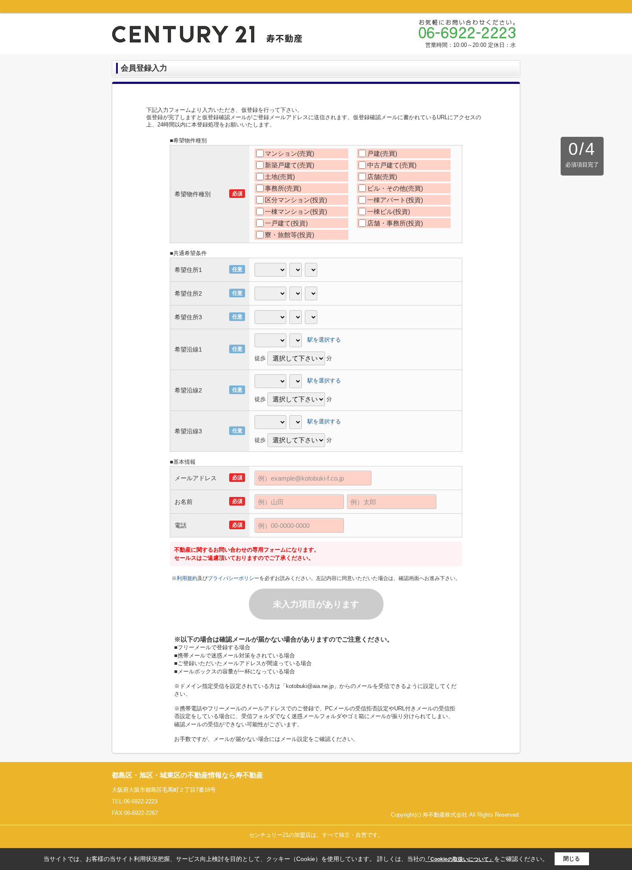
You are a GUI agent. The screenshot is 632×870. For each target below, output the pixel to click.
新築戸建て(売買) (289, 165)
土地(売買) (280, 176)
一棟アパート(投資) (395, 200)
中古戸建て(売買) (392, 165)
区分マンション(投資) (296, 200)
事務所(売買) (283, 188)
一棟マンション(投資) (296, 211)
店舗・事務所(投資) (395, 223)
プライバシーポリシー (233, 578)
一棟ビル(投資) (388, 211)
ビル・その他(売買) (395, 188)
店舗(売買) (382, 176)
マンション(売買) (289, 153)
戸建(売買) (382, 153)
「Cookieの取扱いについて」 (459, 859)
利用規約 (187, 578)
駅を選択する (324, 339)
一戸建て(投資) (286, 223)
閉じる (571, 858)
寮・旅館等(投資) (289, 234)
